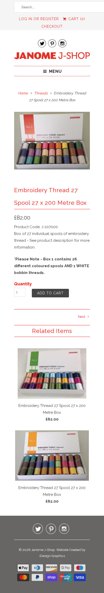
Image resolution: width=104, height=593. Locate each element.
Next (82, 317)
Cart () (76, 19)
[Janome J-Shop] (52, 56)
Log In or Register (39, 19)
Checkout (52, 26)
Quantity (23, 284)
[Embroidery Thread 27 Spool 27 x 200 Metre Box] (52, 140)
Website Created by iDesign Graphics (62, 553)
